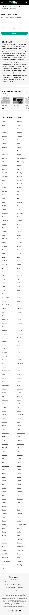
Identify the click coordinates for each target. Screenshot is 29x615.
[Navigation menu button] (2, 2)
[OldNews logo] (14, 2)
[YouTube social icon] (20, 611)
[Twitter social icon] (12, 611)
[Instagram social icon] (16, 610)
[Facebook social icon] (9, 611)
